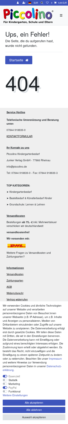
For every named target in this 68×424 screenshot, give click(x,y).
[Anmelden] (18, 3)
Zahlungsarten (15, 280)
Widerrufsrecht (15, 293)
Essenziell (14, 376)
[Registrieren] (24, 3)
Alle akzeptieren (34, 402)
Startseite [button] (16, 60)
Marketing (14, 384)
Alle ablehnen (34, 410)
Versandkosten (15, 274)
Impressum (55, 358)
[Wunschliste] (47, 3)
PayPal (13, 387)
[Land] (29, 3)
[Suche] (42, 3)
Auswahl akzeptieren (34, 417)
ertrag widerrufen (18, 299)
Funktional (14, 391)
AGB (9, 287)
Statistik (13, 380)
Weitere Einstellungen (15, 395)
